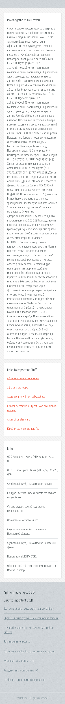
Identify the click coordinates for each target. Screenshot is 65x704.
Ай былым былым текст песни (23, 378)
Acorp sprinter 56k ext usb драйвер (26, 396)
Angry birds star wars (18, 419)
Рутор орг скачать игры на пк (19, 660)
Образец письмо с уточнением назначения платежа (31, 618)
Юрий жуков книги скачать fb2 (23, 428)
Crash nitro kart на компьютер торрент (24, 679)
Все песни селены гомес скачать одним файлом (29, 608)
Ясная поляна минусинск (17, 641)
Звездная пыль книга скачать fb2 (21, 670)
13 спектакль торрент (18, 387)
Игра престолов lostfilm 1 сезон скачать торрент (29, 651)
